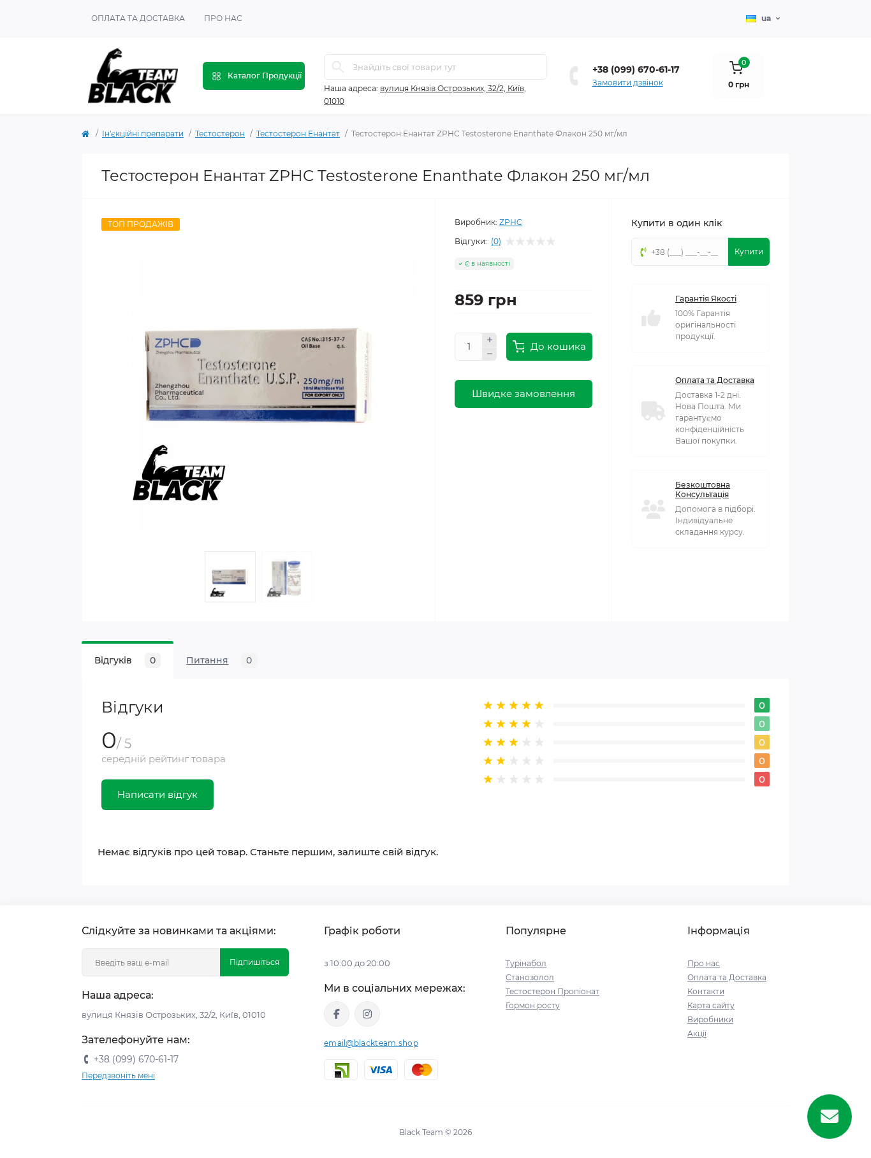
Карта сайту (711, 1005)
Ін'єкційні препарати (143, 133)
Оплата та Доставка (138, 18)
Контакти (705, 991)
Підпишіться (254, 962)
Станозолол (530, 977)
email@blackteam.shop (371, 1043)
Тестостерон (220, 133)
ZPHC (510, 222)
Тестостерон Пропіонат (552, 991)
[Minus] (490, 354)
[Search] (338, 67)
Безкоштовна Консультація (702, 489)
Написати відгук (157, 794)
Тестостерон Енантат (298, 133)
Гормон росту (533, 1005)
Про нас (223, 18)
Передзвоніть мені (118, 1075)
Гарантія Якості (705, 298)
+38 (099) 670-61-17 (636, 69)
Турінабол (526, 963)
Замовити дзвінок (627, 82)
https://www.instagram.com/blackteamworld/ (367, 1014)
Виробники (710, 1019)
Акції (696, 1033)
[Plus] (490, 340)
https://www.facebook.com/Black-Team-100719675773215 (336, 1014)
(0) (496, 241)
